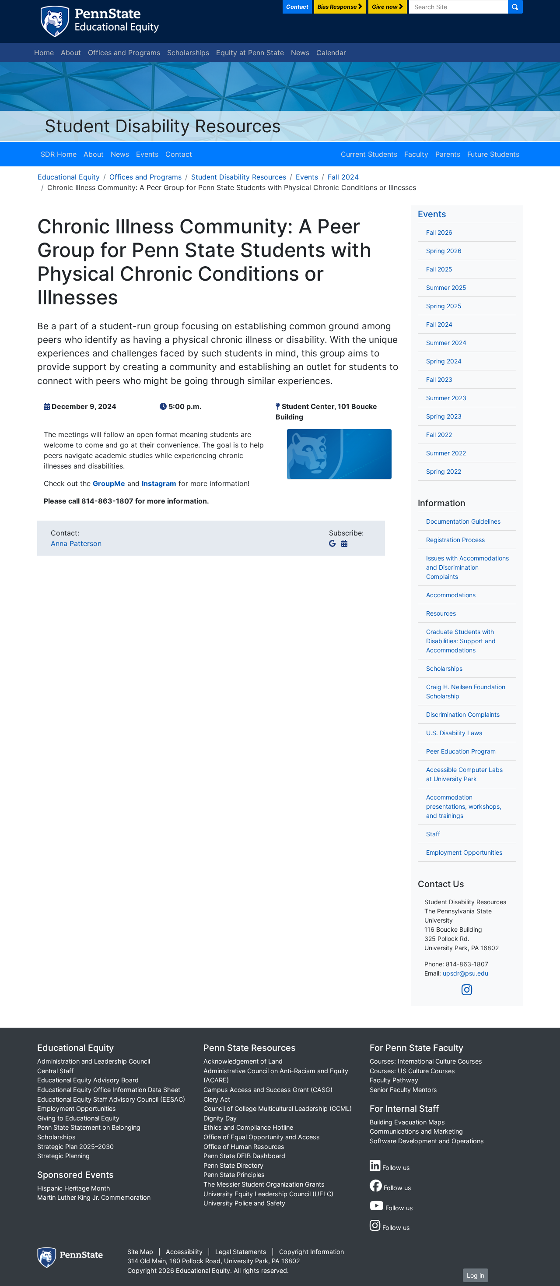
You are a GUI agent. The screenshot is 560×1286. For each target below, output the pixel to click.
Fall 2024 (343, 177)
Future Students (493, 154)
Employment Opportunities (464, 852)
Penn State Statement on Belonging (88, 1127)
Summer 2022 (446, 453)
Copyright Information (311, 1251)
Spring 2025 (444, 306)
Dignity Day (220, 1118)
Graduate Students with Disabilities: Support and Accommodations (461, 641)
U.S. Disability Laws (454, 732)
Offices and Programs (124, 52)
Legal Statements (240, 1251)
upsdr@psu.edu (465, 973)
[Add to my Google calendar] (334, 543)
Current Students (369, 154)
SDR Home (59, 154)
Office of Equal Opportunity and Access (261, 1137)
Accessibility (184, 1251)
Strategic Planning (63, 1155)
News (300, 52)
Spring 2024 (444, 361)
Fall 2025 (439, 269)
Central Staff (55, 1071)
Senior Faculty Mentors (403, 1089)
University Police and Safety (244, 1203)
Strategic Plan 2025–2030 (75, 1146)
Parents (447, 154)
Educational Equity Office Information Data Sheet (108, 1089)
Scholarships (188, 52)
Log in (475, 1275)
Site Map (140, 1251)
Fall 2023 (439, 379)
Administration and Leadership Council (93, 1061)
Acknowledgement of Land (243, 1061)
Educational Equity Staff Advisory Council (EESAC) (111, 1099)
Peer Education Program (461, 751)
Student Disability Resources (163, 126)
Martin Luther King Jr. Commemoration (93, 1197)
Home (44, 52)
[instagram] (467, 990)
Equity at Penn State (250, 52)
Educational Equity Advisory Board (88, 1080)
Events (147, 154)
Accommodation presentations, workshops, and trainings (463, 806)
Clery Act (216, 1099)
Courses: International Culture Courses (426, 1061)
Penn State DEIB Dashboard (244, 1155)
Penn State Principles (234, 1174)
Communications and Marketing (416, 1131)
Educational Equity (69, 177)
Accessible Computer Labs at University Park (464, 774)
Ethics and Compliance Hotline (248, 1127)
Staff (433, 834)
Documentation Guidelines (463, 521)
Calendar (331, 52)
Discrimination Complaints (463, 714)
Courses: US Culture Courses (412, 1071)
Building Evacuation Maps (407, 1122)
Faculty (416, 154)
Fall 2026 (439, 232)
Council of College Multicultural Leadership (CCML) (277, 1108)
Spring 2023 (444, 416)
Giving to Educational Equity (78, 1118)
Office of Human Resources (243, 1146)
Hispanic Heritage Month (73, 1188)
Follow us (395, 1167)
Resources (441, 613)
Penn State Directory (233, 1165)
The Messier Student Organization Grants (264, 1184)
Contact (178, 154)
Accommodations (451, 595)
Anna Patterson (76, 543)
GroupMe (109, 483)
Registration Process (455, 539)
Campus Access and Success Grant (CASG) (267, 1089)
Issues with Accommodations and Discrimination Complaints (467, 567)
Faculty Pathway (394, 1080)
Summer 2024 (446, 342)
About (71, 52)
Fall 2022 (439, 434)
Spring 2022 (443, 471)
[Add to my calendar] (346, 543)
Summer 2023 (446, 398)
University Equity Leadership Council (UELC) (268, 1194)
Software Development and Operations (427, 1141)
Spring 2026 (444, 250)
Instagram (159, 483)
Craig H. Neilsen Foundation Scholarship (465, 691)
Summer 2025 (446, 287)
